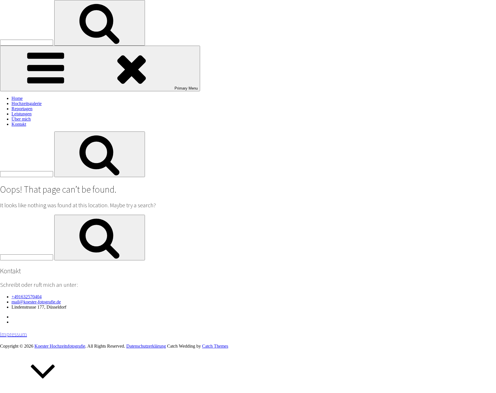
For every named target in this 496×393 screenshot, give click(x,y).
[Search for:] (27, 42)
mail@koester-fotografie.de (36, 301)
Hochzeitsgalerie (26, 103)
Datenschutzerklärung (146, 346)
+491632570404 (26, 296)
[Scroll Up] (43, 390)
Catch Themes (215, 346)
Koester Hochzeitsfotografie (59, 346)
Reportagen (21, 108)
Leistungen (21, 113)
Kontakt (18, 124)
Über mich (21, 119)
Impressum (13, 334)
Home (17, 98)
